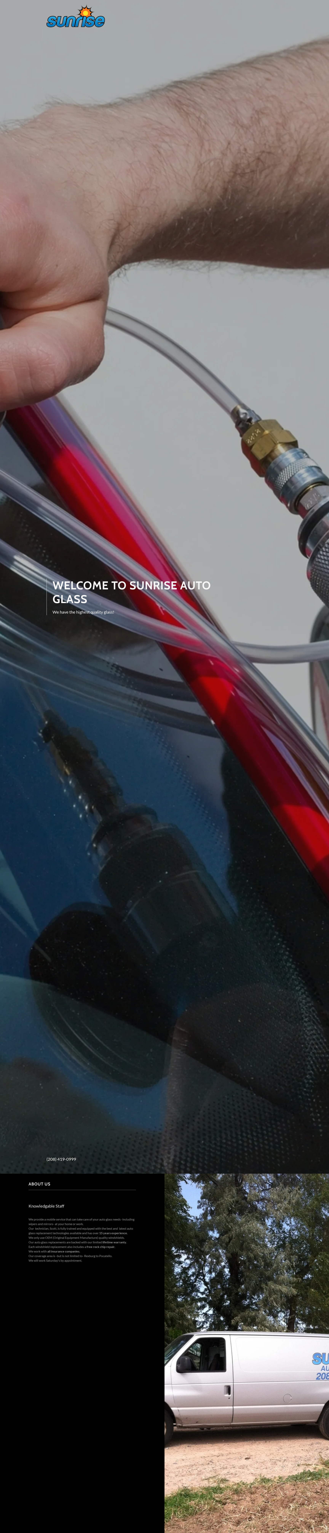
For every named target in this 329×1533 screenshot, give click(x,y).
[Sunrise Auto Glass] (75, 15)
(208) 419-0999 (61, 1159)
